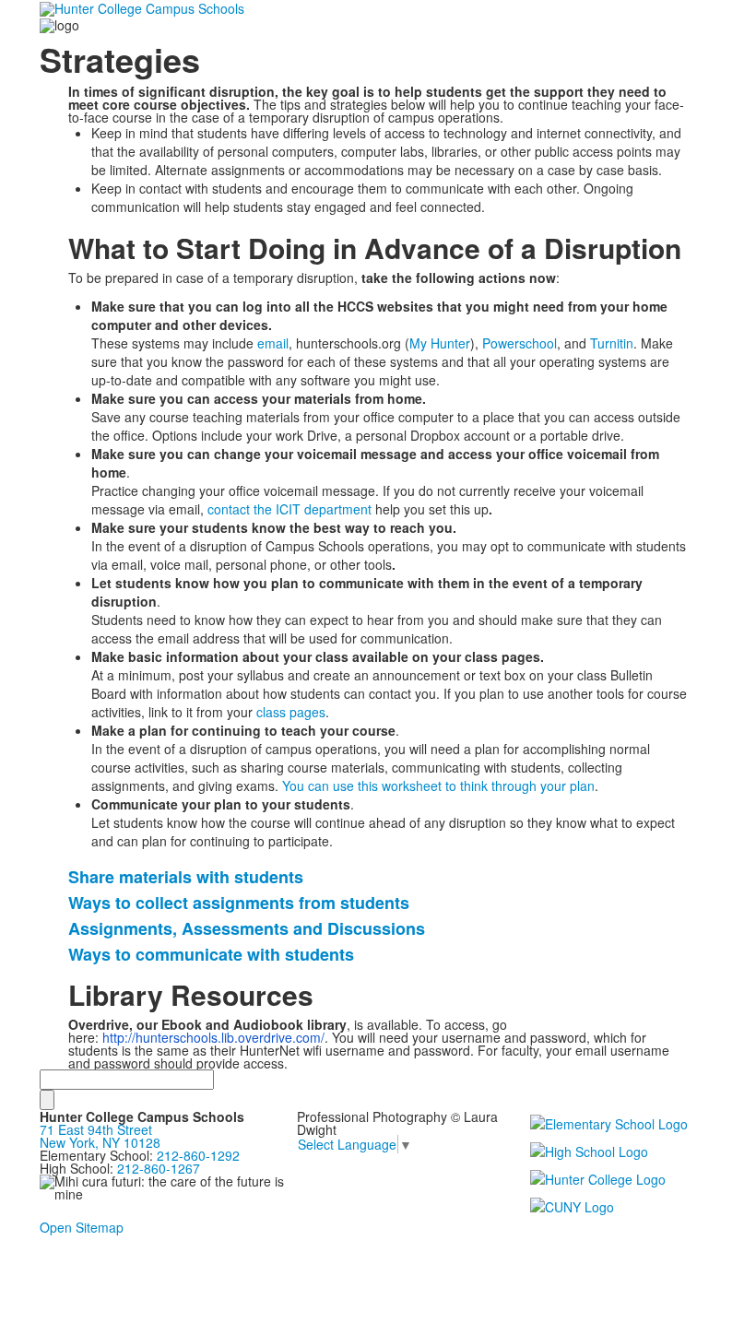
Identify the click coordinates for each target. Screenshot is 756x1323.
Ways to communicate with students (211, 954)
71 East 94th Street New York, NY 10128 (100, 1136)
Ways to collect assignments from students (238, 903)
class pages (290, 712)
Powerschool (519, 343)
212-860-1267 (158, 1168)
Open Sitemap (82, 1227)
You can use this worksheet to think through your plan (438, 785)
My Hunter (439, 343)
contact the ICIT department (289, 509)
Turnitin (611, 343)
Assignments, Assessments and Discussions (246, 928)
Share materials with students (185, 877)
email (273, 343)
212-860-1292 (198, 1155)
